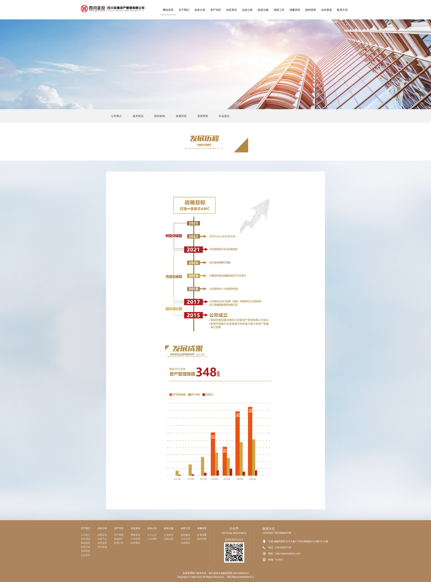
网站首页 (168, 10)
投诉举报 (202, 538)
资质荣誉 (202, 116)
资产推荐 (119, 534)
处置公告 (119, 542)
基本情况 (138, 116)
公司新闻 (135, 538)
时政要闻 (135, 542)
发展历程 (181, 116)
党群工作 (279, 10)
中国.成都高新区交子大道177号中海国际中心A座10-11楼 (298, 541)
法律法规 (168, 538)
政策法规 (263, 10)
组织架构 (159, 116)
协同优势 (310, 10)
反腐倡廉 (202, 534)
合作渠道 (326, 10)
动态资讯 (231, 10)
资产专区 (215, 10)
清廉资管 (294, 10)
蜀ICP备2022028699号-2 (240, 576)
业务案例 (102, 546)
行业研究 (168, 534)
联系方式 (342, 10)
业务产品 (102, 538)
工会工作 (185, 538)
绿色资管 (102, 542)
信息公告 (247, 10)
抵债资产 (119, 538)
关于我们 (184, 10)
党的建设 (185, 534)
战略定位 (102, 534)
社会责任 (224, 116)
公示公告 (152, 534)
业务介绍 (199, 10)
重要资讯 (135, 534)
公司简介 (116, 116)
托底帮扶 (185, 542)
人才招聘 (152, 538)
